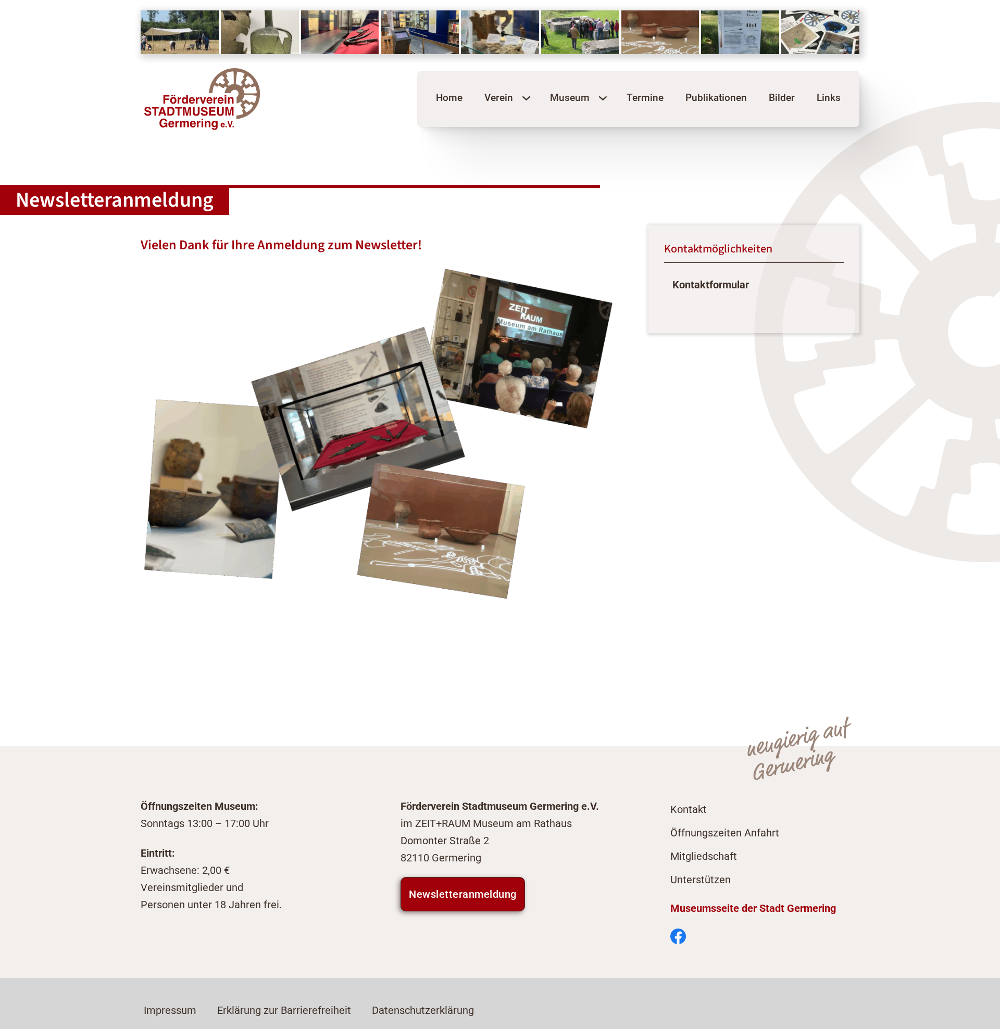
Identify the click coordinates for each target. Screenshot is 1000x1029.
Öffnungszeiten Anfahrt (724, 833)
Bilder (782, 98)
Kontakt (688, 810)
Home (449, 98)
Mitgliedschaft (703, 856)
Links (829, 98)
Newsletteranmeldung (463, 894)
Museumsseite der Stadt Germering (753, 908)
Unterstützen (700, 880)
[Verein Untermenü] (526, 98)
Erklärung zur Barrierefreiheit (284, 1011)
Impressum (170, 1011)
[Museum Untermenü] (603, 98)
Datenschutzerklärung (423, 1011)
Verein (498, 98)
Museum (570, 98)
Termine (645, 98)
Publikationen (716, 98)
